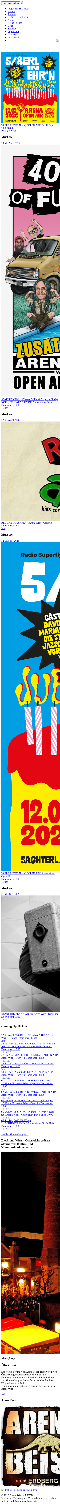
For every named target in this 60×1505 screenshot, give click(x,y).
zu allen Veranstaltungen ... (14, 1134)
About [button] (11, 20)
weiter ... (5, 1394)
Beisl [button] (10, 25)
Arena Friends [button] (15, 22)
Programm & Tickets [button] (18, 8)
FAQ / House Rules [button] (18, 17)
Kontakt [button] (12, 28)
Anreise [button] (12, 14)
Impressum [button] (13, 31)
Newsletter (13, 34)
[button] (6, 131)
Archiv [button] (11, 11)
